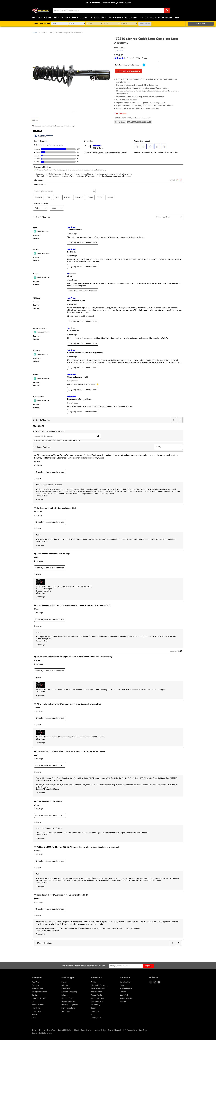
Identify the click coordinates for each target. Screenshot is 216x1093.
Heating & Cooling (68, 1001)
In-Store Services (165, 17)
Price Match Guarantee (99, 985)
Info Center (150, 17)
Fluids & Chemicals (79, 17)
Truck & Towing (114, 17)
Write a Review (142, 58)
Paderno (123, 992)
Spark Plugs (65, 1011)
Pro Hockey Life (126, 988)
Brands (34, 1014)
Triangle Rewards (126, 998)
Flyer (177, 17)
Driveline (64, 985)
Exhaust (64, 995)
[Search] (167, 10)
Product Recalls (96, 995)
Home (34, 33)
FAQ (92, 1014)
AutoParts (36, 17)
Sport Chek (124, 995)
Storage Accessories (133, 17)
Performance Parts (68, 1008)
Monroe (119, 50)
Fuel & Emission (67, 998)
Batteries (48, 17)
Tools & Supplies (98, 17)
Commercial (36, 1011)
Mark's (122, 985)
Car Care (64, 17)
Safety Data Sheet (97, 998)
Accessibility (95, 1005)
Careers (93, 1008)
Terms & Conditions (98, 988)
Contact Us (95, 1011)
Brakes (63, 982)
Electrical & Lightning (69, 992)
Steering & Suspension (69, 1005)
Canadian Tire (125, 982)
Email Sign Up (96, 1018)
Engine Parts (66, 988)
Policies (94, 982)
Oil (55, 17)
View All (123, 1001)
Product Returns (96, 992)
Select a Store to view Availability (128, 71)
